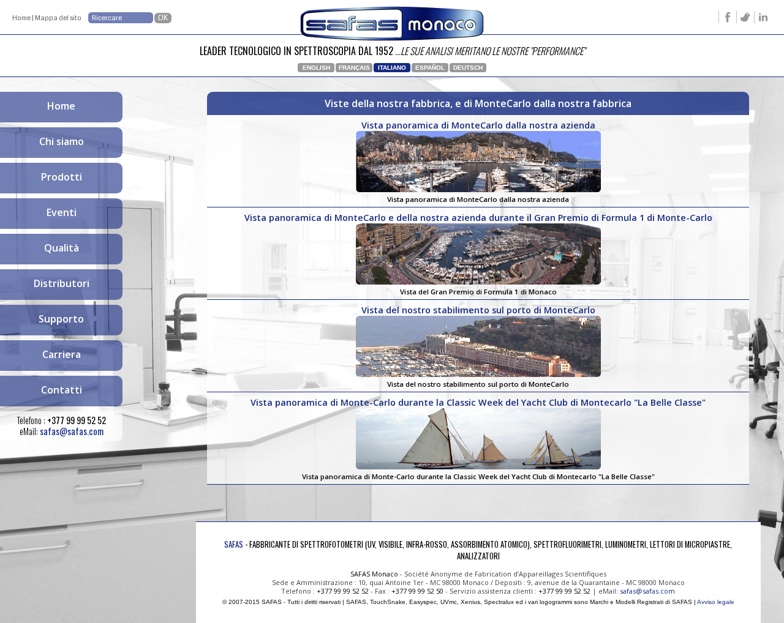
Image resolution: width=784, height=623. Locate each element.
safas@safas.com (72, 431)
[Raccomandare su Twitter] (745, 20)
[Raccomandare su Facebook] (727, 20)
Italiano (392, 67)
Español (430, 67)
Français (354, 67)
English (316, 67)
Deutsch (468, 67)
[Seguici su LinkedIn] (763, 20)
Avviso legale (715, 602)
